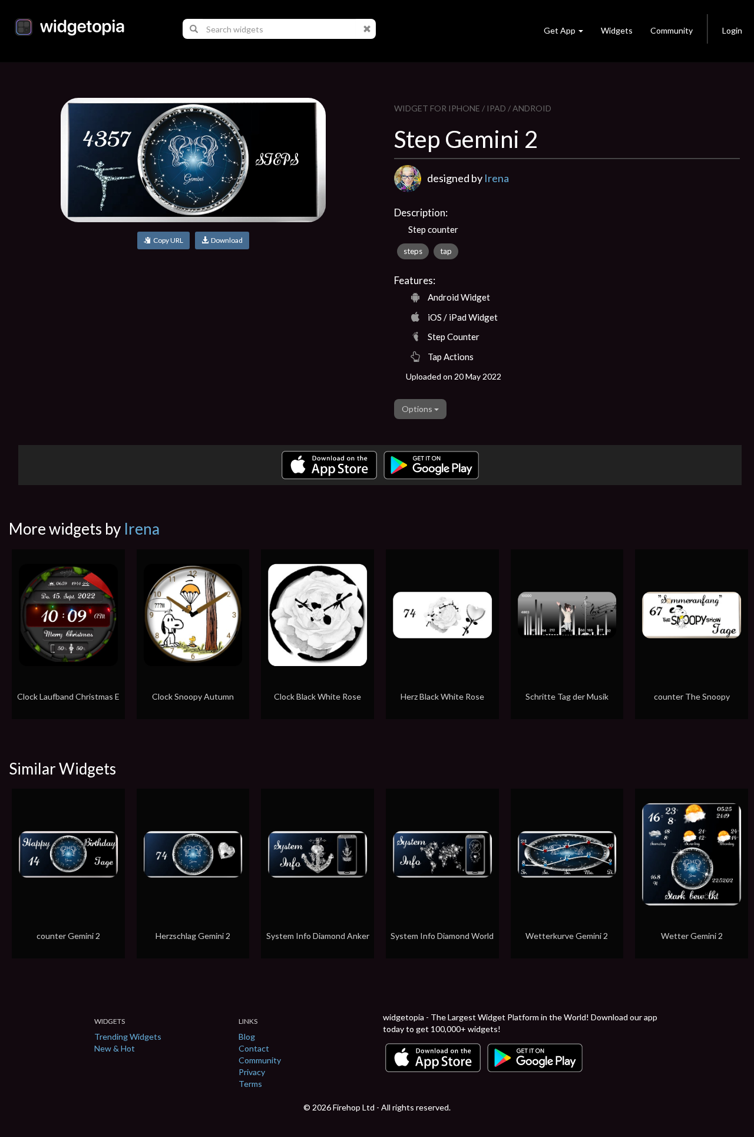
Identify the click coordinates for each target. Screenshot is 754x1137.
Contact (254, 1048)
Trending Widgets (127, 1036)
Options (418, 409)
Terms (250, 1084)
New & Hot (114, 1048)
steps (413, 251)
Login (732, 30)
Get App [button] (560, 30)
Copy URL (167, 240)
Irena (496, 178)
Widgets (617, 30)
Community (671, 30)
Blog (247, 1036)
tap (446, 251)
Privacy (252, 1072)
